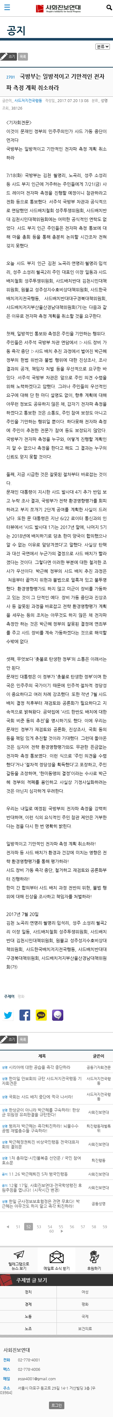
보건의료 (85, 1329)
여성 (85, 1292)
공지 (16, 30)
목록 (23, 57)
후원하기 (94, 1268)
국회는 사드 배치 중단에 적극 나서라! (37, 1096)
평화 (85, 1304)
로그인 (56, 1405)
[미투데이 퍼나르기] (57, 1015)
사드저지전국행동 (28, 100)
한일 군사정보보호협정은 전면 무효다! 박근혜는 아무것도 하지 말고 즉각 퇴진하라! (41, 1203)
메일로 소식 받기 (57, 1268)
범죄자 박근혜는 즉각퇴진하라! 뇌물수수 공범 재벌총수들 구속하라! (40, 1128)
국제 (85, 1316)
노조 (28, 1329)
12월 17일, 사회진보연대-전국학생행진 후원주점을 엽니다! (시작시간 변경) (42, 1187)
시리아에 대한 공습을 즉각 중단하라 (36, 1067)
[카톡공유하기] (41, 1015)
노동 (28, 1316)
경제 (28, 1304)
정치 (28, 1292)
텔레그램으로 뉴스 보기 (18, 1266)
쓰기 (12, 57)
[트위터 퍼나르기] (7, 1015)
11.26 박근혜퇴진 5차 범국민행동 (35, 1174)
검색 (109, 7)
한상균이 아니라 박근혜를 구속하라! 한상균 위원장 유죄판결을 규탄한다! (41, 1112)
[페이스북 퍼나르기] (24, 1015)
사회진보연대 (58, 8)
